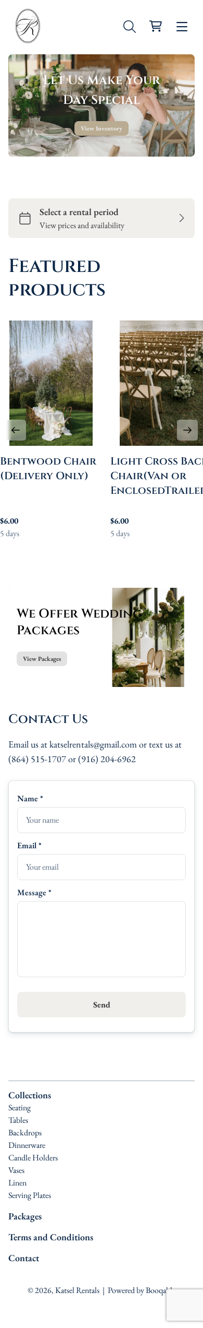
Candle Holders (33, 1157)
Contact (23, 1258)
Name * (30, 798)
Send (101, 1004)
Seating (19, 1107)
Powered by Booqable (141, 1290)
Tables (18, 1119)
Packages (25, 1216)
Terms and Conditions (50, 1237)
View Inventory (101, 128)
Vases (16, 1170)
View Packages (42, 659)
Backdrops (25, 1132)
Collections (29, 1095)
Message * (34, 892)
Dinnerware (26, 1145)
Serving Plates (29, 1195)
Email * (29, 845)
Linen (17, 1182)
